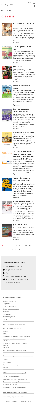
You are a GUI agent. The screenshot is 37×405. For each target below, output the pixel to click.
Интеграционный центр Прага (15, 266)
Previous (2, 246)
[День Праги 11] (7, 79)
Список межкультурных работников (17, 279)
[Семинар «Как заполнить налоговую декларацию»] (7, 190)
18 (12, 249)
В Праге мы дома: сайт (13, 282)
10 (22, 246)
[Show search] (34, 6)
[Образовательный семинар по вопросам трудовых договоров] (7, 213)
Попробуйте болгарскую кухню (23, 132)
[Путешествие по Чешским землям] (7, 98)
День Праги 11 (17, 66)
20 (19, 249)
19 (15, 249)
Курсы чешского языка (13, 273)
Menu (30, 3)
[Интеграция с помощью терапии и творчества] (7, 121)
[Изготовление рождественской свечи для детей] (7, 35)
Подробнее (16, 42)
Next (22, 249)
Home (2, 10)
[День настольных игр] (7, 237)
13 (33, 246)
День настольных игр (20, 225)
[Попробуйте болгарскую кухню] (7, 144)
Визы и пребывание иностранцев (16, 276)
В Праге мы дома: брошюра (14, 269)
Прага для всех (7, 4)
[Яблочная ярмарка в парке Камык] (7, 59)
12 (30, 246)
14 (5, 249)
